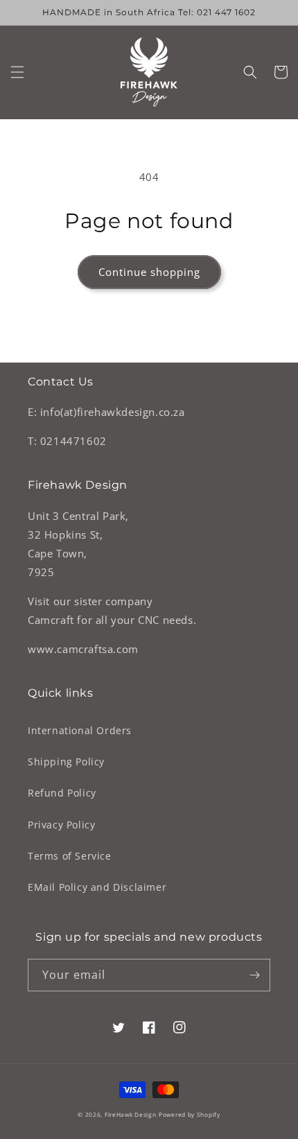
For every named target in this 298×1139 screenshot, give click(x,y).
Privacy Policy (61, 824)
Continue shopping (149, 272)
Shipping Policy (66, 761)
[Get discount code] (254, 975)
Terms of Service (70, 855)
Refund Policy (62, 792)
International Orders (80, 730)
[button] (17, 72)
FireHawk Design (131, 1114)
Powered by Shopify (189, 1114)
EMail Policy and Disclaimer (97, 887)
